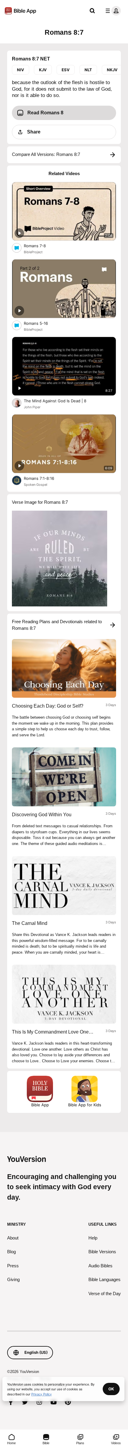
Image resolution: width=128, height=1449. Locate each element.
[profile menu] (112, 11)
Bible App (40, 1104)
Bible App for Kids (84, 1104)
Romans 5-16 (41, 323)
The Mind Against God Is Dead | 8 (60, 400)
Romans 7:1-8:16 (44, 478)
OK (111, 1388)
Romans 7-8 (40, 245)
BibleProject (33, 252)
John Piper (32, 407)
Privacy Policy (41, 1394)
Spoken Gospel (35, 485)
